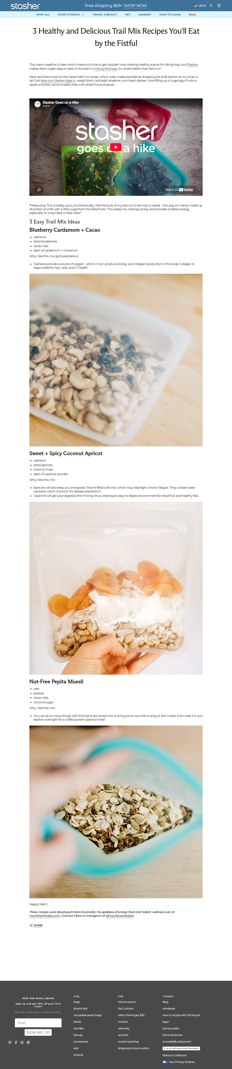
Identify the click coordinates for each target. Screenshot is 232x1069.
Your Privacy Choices (182, 1062)
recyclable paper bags (87, 1015)
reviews (123, 1021)
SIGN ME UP (38, 1032)
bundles (79, 1028)
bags (77, 1002)
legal (165, 1021)
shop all (78, 1054)
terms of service (172, 1035)
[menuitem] (43, 14)
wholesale (169, 1008)
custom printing (128, 1041)
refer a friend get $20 (131, 1015)
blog (165, 1002)
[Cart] (219, 5)
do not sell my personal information (182, 1048)
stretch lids (80, 1008)
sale (76, 1048)
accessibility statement (177, 1041)
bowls (77, 1021)
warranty (123, 1028)
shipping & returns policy (133, 1048)
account (123, 1035)
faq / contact (126, 1008)
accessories (81, 1041)
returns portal (127, 1002)
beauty (78, 1035)
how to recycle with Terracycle (181, 1015)
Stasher (193, 65)
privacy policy (171, 1028)
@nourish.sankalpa (119, 916)
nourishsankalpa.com (44, 916)
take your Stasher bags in (58, 80)
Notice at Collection (175, 1055)
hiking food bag (106, 69)
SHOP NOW (135, 5)
